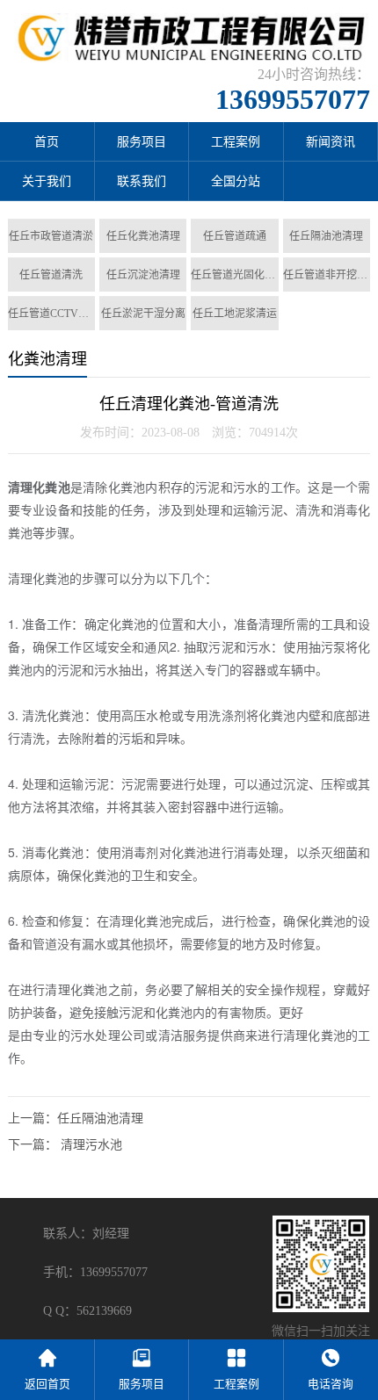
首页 (46, 141)
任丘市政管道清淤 (51, 236)
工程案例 (235, 141)
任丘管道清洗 (51, 275)
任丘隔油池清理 (326, 236)
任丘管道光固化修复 (234, 275)
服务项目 (141, 141)
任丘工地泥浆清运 (235, 313)
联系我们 (141, 181)
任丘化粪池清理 (143, 236)
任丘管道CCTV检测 (51, 313)
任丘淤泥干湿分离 (143, 313)
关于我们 (46, 181)
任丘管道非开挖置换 (326, 275)
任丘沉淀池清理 (143, 275)
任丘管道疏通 (234, 236)
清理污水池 (91, 1144)
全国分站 (235, 181)
